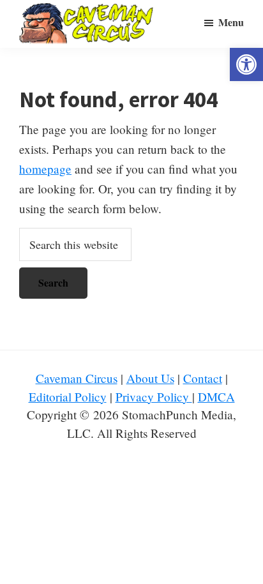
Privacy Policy (154, 397)
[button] (246, 64)
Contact (202, 378)
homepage (45, 169)
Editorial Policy (68, 397)
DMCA (216, 397)
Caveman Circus (76, 378)
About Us (150, 378)
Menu (231, 22)
